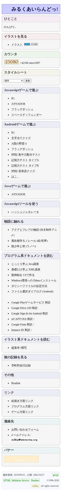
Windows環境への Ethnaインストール (33, 280)
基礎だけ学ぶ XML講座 (25, 269)
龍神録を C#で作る (23, 274)
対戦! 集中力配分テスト (25, 154)
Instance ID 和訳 (20, 329)
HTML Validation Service (16, 480)
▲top (55, 474)
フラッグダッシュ (22, 109)
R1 (13, 98)
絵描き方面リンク (22, 400)
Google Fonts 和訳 (21, 324)
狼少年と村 (18, 246)
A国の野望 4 (19, 143)
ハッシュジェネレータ (25, 212)
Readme (15, 383)
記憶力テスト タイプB (25, 165)
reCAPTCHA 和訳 (22, 318)
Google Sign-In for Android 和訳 (29, 313)
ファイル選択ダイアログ (26, 291)
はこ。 (15, 176)
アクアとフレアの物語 (25, 229)
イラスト (16, 44)
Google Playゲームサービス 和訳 (30, 302)
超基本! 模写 (19, 347)
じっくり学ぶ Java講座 (25, 263)
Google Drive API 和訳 (24, 307)
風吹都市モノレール (23, 240)
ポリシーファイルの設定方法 (29, 285)
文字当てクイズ (21, 138)
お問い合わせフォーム (25, 429)
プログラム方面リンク (25, 406)
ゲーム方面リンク (22, 411)
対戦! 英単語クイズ (23, 171)
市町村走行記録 (21, 365)
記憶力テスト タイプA (25, 160)
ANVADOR (18, 103)
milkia (35, 485)
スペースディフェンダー (26, 114)
